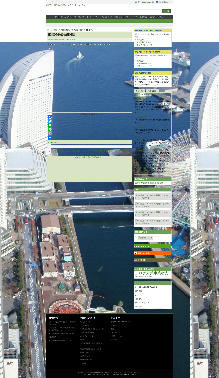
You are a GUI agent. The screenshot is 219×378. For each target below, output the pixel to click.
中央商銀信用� (141, 117)
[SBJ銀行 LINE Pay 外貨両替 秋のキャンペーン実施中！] (152, 198)
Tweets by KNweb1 (141, 94)
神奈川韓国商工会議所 (97, 372)
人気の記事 (152, 91)
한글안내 (83, 363)
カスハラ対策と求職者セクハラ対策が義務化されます (62, 323)
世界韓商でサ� (141, 150)
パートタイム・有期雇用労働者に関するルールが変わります (62, 329)
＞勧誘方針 (139, 40)
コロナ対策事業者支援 (151, 274)
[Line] (90, 129)
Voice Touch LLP (106, 374)
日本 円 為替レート (144, 246)
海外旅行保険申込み (157, 17)
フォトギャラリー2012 (87, 332)
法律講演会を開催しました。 (58, 337)
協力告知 (138, 291)
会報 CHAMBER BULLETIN (146, 287)
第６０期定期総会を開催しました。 (61, 341)
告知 (55, 30)
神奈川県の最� (141, 138)
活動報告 (56, 142)
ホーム (49, 17)
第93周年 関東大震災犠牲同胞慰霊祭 (112, 150)
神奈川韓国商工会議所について (65, 17)
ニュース (139, 91)
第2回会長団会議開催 (61, 34)
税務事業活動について (87, 360)
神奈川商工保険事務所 (122, 17)
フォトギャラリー (93, 17)
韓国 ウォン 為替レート (146, 253)
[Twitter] (90, 121)
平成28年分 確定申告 (145, 276)
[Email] (90, 133)
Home (49, 30)
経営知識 (138, 307)
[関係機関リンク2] (145, 238)
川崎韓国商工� (141, 99)
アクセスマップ (107, 17)
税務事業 (81, 17)
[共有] (90, 137)
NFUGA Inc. (88, 374)
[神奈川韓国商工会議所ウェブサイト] (66, 5)
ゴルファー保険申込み (140, 17)
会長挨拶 (83, 340)
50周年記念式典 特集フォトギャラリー (93, 329)
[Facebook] (90, 117)
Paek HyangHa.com (129, 374)
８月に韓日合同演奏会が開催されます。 (62, 333)
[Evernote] (90, 125)
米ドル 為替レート (144, 260)
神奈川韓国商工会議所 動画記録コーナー (93, 344)
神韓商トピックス (142, 303)
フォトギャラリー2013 (87, 336)
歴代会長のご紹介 (86, 356)
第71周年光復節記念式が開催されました (69, 150)
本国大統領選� (141, 127)
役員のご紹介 (84, 352)
